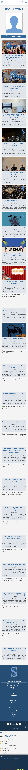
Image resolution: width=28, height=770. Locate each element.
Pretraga (14, 714)
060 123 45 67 (14, 687)
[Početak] (2, 2)
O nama (14, 693)
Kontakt (14, 698)
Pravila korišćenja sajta (14, 710)
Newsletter (14, 702)
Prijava (14, 716)
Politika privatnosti (14, 712)
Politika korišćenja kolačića (14, 708)
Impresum (14, 696)
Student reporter (14, 700)
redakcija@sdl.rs (14, 689)
